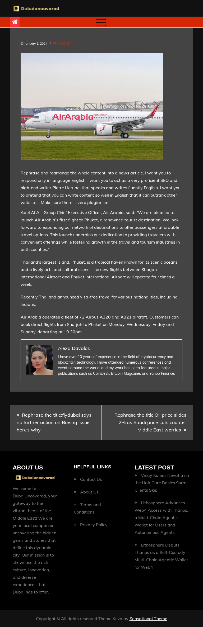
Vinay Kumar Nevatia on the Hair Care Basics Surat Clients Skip (162, 483)
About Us (89, 492)
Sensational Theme (148, 618)
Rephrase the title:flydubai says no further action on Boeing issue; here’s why (54, 422)
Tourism (64, 43)
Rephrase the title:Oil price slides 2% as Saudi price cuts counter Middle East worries (150, 422)
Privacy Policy (94, 524)
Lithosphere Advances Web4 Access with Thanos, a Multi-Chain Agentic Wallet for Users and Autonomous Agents (161, 517)
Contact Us (91, 479)
